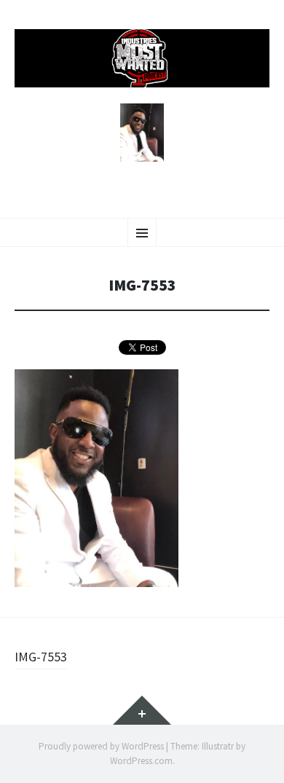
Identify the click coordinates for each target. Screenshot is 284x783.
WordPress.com (141, 761)
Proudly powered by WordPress (101, 746)
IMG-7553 (41, 656)
